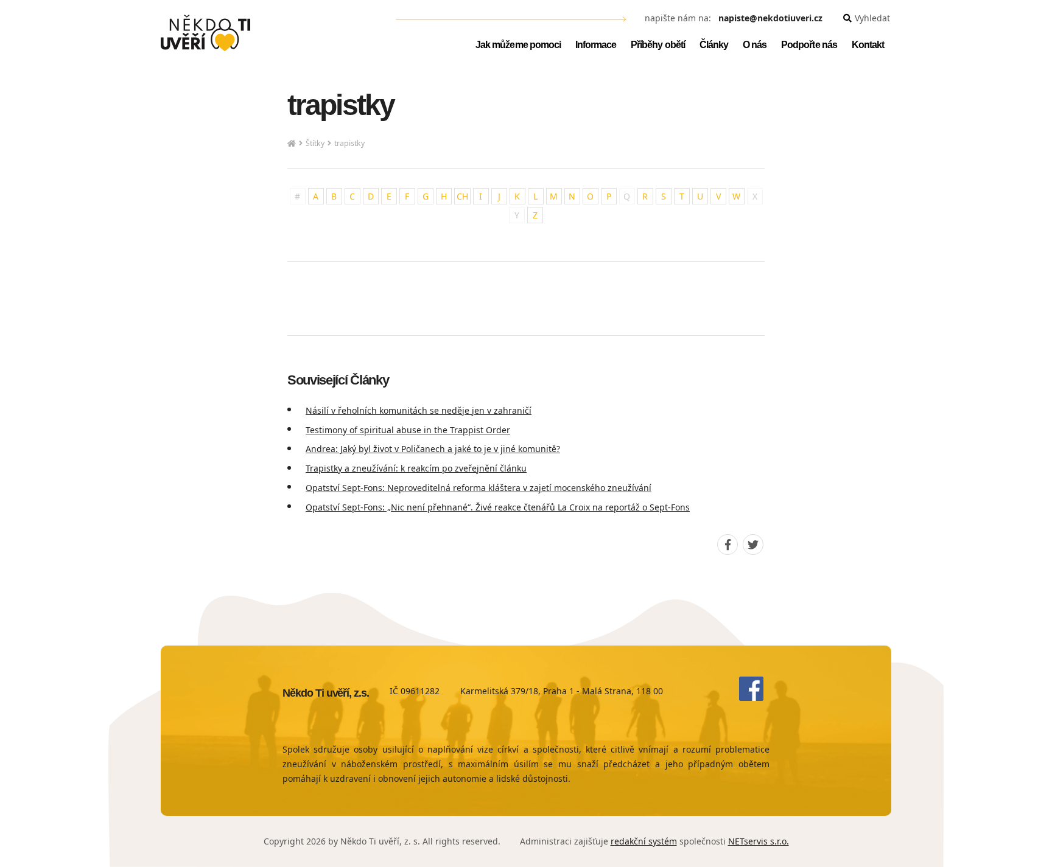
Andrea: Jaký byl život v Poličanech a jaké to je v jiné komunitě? (433, 448)
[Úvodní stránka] (205, 33)
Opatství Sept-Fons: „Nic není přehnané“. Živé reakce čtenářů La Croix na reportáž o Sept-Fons (498, 507)
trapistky (349, 143)
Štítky (315, 143)
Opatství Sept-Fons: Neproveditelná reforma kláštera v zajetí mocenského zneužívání (478, 487)
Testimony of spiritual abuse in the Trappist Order (408, 430)
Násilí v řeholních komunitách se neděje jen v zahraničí (418, 410)
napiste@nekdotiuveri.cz (770, 18)
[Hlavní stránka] (291, 144)
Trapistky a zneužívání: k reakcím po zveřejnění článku (416, 468)
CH (462, 196)
